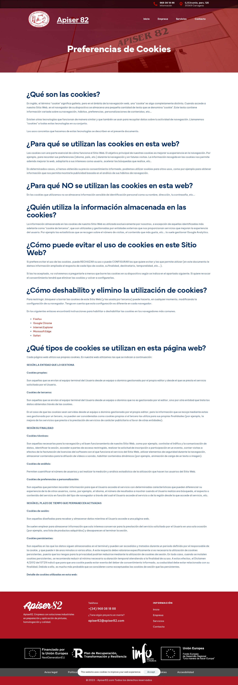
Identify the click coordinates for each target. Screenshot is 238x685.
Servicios (181, 18)
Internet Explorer (43, 327)
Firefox (37, 319)
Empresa (163, 18)
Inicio (146, 18)
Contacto (200, 18)
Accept (151, 672)
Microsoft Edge (42, 331)
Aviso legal (50, 672)
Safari (37, 335)
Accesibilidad (185, 672)
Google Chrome (42, 323)
